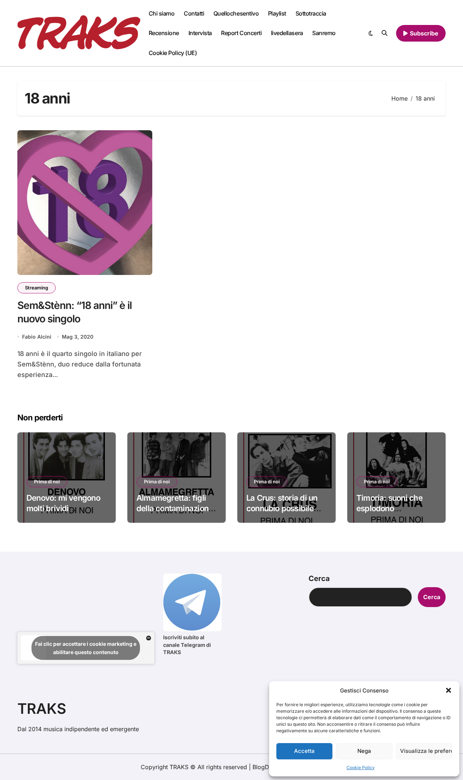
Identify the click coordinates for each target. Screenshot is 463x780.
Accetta (304, 750)
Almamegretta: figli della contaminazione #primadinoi (174, 508)
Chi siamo (162, 13)
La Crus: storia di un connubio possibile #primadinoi (281, 508)
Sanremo (324, 33)
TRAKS (41, 708)
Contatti (194, 13)
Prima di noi (47, 481)
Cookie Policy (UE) (173, 52)
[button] (448, 690)
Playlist (277, 13)
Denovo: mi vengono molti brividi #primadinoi (63, 508)
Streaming (36, 288)
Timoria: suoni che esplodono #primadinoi (389, 508)
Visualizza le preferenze (426, 750)
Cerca (319, 578)
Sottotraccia (311, 13)
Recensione (164, 33)
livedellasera (287, 33)
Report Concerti (241, 33)
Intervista (200, 33)
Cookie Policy (361, 767)
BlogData (264, 767)
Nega (364, 750)
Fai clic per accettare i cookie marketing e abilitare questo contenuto (85, 648)
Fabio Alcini (36, 337)
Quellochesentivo (236, 13)
